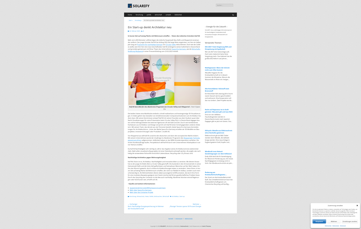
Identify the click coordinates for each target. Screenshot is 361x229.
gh (143, 31)
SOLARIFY (141, 6)
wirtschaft (158, 15)
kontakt (170, 218)
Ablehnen (334, 221)
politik (149, 15)
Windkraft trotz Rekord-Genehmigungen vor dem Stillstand (218, 152)
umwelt (168, 15)
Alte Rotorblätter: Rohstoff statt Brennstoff (217, 90)
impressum (178, 218)
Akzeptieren (319, 221)
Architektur (175, 196)
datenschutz (189, 218)
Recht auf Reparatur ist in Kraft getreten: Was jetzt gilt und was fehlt (219, 111)
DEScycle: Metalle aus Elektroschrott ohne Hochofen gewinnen (218, 132)
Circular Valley (171, 45)
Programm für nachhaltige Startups (149, 45)
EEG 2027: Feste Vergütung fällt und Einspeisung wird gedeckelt (218, 48)
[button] (357, 205)
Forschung (138, 20)
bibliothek (178, 15)
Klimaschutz (140, 196)
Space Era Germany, (179, 49)
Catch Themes (206, 226)
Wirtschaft (166, 196)
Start (131, 20)
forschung (139, 15)
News (147, 196)
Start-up (182, 196)
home (130, 15)
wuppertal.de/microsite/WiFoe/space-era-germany (148, 188)
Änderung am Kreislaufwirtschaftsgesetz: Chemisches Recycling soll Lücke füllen (217, 173)
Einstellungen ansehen (350, 221)
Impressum (343, 225)
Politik (151, 196)
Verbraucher (158, 196)
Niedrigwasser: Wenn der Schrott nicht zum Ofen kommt (217, 69)
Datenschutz (328, 225)
